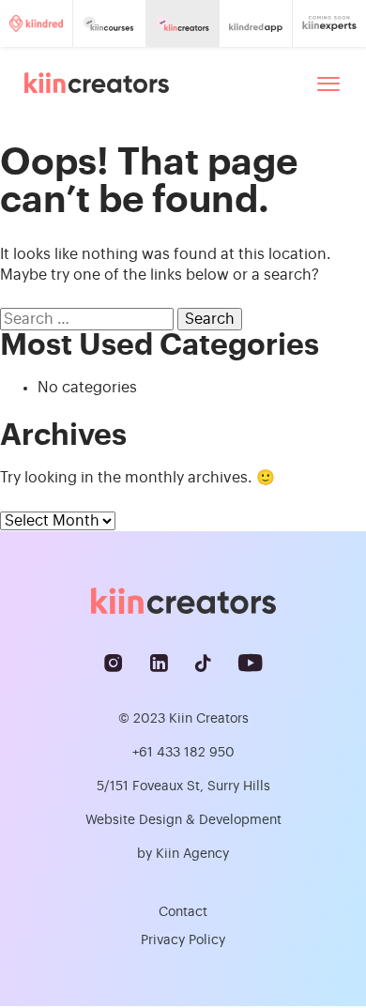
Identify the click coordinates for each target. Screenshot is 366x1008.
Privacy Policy (183, 940)
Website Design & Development (183, 820)
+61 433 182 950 (183, 752)
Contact (183, 912)
